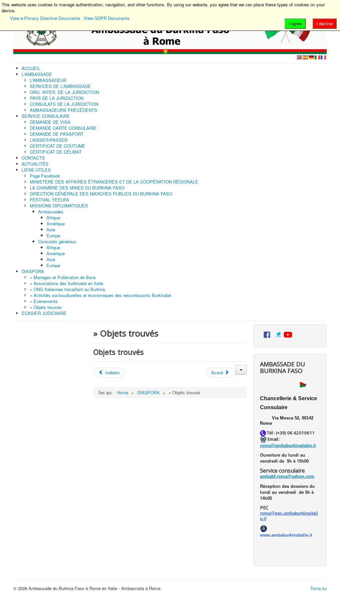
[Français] (324, 57)
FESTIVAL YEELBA (49, 199)
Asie (50, 229)
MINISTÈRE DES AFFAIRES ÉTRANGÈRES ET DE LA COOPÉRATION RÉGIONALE (114, 182)
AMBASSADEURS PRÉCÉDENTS (63, 110)
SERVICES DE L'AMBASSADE (60, 86)
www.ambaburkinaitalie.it (286, 535)
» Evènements (44, 301)
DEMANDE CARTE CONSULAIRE (63, 128)
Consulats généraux (57, 241)
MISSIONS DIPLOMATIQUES (59, 205)
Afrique (53, 217)
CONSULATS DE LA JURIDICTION (64, 104)
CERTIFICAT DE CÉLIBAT (56, 152)
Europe (53, 235)
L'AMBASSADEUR (48, 80)
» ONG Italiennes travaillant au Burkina (67, 289)
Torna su (318, 588)
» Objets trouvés (46, 307)
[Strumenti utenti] (241, 370)
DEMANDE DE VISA (50, 122)
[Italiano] (318, 57)
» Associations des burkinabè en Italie (66, 283)
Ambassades (50, 211)
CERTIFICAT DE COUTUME (57, 146)
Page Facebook (45, 176)
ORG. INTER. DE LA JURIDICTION (64, 92)
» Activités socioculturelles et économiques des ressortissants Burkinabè (100, 295)
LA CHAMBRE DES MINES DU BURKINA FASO (77, 188)
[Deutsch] (312, 57)
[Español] (306, 57)
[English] (300, 57)
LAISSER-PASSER (48, 140)
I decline (324, 23)
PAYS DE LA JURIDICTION (56, 98)
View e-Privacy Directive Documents (45, 18)
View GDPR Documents (107, 18)
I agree (295, 23)
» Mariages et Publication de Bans (63, 277)
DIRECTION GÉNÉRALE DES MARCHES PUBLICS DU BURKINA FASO (101, 193)
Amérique (55, 223)
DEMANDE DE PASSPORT (57, 134)
